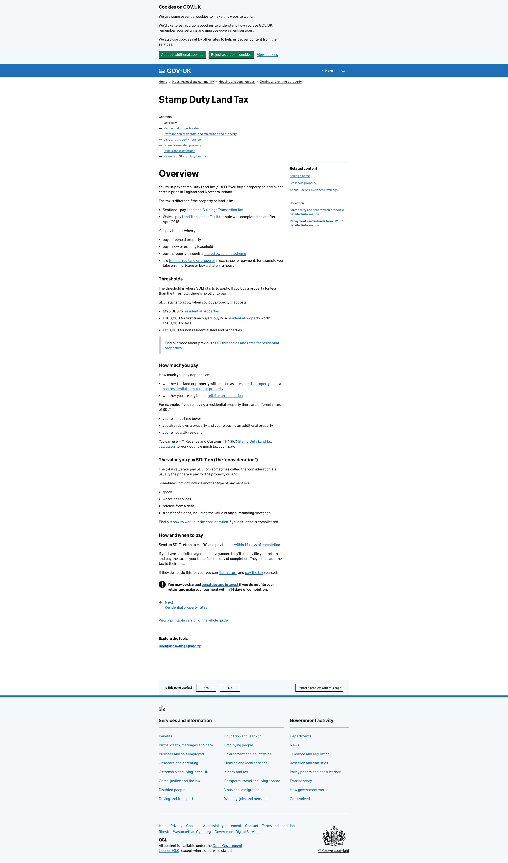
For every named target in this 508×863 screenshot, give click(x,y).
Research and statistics (309, 763)
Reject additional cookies (231, 54)
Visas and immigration (242, 789)
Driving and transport (176, 798)
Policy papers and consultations (316, 772)
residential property (244, 318)
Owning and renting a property (281, 81)
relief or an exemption (225, 395)
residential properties (202, 311)
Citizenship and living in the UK (183, 772)
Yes (210, 688)
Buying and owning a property (180, 646)
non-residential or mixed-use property (193, 388)
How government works (309, 789)
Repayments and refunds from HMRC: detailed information (317, 223)
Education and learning (243, 736)
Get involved (300, 798)
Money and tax (236, 772)
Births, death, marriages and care (186, 745)
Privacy (176, 825)
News (294, 745)
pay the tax (254, 572)
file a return (228, 572)
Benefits (165, 736)
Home (163, 81)
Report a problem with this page (319, 688)
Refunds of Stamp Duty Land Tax (186, 156)
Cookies (192, 825)
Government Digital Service (237, 831)
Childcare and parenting (178, 763)
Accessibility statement (222, 825)
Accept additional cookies (182, 54)
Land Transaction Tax (199, 216)
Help (163, 825)
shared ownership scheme (225, 253)
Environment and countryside (248, 754)
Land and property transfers (183, 139)
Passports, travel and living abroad (252, 781)
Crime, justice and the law (180, 781)
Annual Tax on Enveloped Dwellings (314, 190)
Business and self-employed (181, 754)
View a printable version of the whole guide (193, 620)
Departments (300, 736)
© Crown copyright (333, 850)
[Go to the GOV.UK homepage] (175, 70)
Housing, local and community (193, 81)
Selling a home (300, 176)
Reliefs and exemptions (179, 151)
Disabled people (172, 789)
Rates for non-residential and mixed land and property (200, 134)
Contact (251, 825)
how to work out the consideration (200, 522)
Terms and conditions (279, 825)
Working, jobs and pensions (246, 798)
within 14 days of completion (257, 544)
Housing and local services (245, 763)
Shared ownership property (182, 145)
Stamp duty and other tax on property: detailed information (317, 212)
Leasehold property (303, 183)
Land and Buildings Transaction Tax (215, 210)
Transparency (301, 781)
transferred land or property (192, 260)
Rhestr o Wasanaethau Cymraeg (185, 831)
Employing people (238, 745)
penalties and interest (220, 584)
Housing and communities (237, 81)
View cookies (267, 54)
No (234, 688)
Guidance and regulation (309, 754)
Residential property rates (181, 128)
